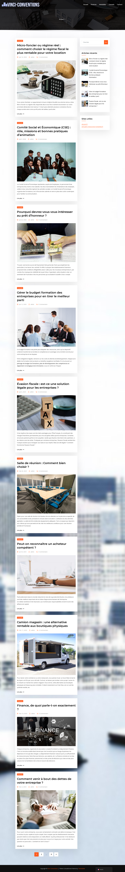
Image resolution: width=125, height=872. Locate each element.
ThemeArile (81, 868)
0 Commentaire (43, 57)
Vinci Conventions (53, 868)
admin (32, 57)
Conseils (111, 4)
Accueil (85, 4)
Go (106, 42)
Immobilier (102, 4)
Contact (119, 4)
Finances (94, 4)
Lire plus (19, 114)
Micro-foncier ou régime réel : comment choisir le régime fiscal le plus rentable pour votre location (43, 49)
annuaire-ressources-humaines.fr (92, 127)
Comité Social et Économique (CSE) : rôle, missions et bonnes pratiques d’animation (44, 131)
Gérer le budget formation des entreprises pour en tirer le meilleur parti (43, 296)
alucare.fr (85, 124)
